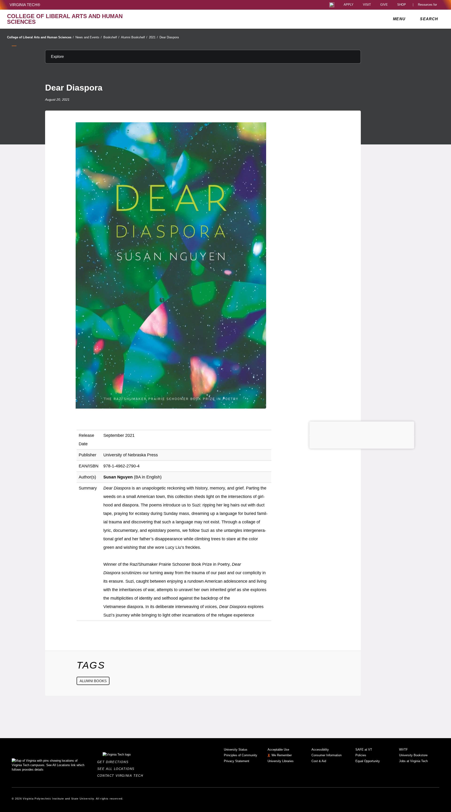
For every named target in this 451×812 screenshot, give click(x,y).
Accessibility (320, 749)
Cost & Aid (318, 761)
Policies (360, 755)
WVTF (403, 749)
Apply (349, 4)
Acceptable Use (278, 749)
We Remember (282, 755)
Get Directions (114, 762)
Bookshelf (111, 37)
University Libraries (281, 761)
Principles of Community (240, 755)
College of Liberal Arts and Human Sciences (40, 37)
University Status (235, 749)
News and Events (88, 37)
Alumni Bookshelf (134, 37)
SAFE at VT (363, 749)
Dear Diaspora (169, 37)
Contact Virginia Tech (121, 775)
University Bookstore (413, 755)
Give (384, 4)
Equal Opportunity (367, 761)
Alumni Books (93, 681)
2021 (153, 37)
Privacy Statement (236, 761)
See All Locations (117, 769)
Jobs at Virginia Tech (413, 761)
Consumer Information (326, 755)
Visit (367, 4)
